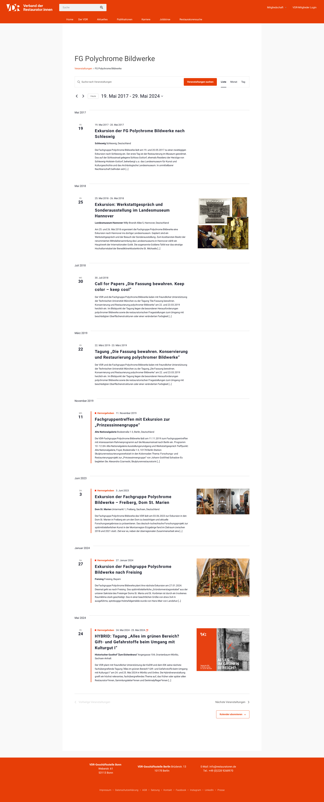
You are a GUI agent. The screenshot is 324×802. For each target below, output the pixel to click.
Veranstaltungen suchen (200, 81)
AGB (144, 790)
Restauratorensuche (191, 19)
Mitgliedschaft (275, 7)
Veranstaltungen (83, 68)
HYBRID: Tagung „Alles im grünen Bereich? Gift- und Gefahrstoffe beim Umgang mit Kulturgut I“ (137, 642)
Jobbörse (165, 19)
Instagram (195, 790)
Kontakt (168, 790)
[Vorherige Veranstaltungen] (77, 96)
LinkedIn (209, 790)
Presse (221, 790)
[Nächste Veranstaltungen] (83, 96)
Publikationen (124, 19)
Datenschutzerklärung (126, 790)
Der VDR (83, 19)
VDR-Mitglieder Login (304, 7)
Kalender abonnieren (231, 714)
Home (69, 19)
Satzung (155, 790)
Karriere (146, 19)
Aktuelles (102, 19)
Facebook (181, 790)
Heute (93, 96)
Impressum (105, 790)
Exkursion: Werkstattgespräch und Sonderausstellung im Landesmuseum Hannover (132, 210)
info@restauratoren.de (222, 766)
